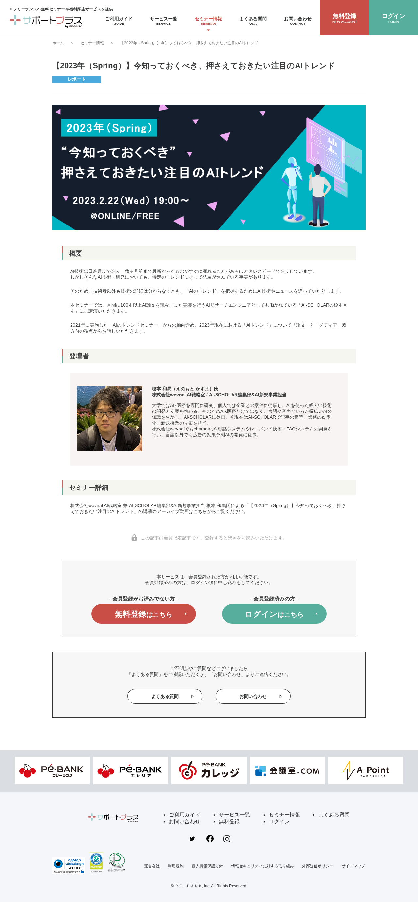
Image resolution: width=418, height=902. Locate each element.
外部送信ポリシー (317, 866)
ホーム (58, 43)
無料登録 (143, 614)
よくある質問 (165, 696)
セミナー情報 (92, 43)
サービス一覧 (234, 814)
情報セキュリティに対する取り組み (262, 866)
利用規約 (176, 866)
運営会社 (152, 866)
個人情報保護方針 (207, 866)
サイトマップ (353, 866)
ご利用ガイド (184, 814)
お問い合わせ (253, 696)
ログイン (274, 614)
